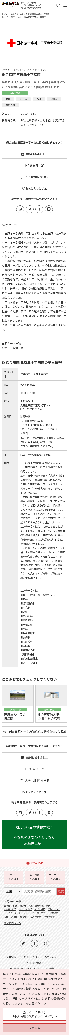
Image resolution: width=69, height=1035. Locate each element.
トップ (5, 13)
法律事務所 (49, 916)
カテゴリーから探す (55, 877)
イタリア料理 (10, 909)
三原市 (22, 13)
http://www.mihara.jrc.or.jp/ (35, 454)
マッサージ (28, 912)
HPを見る (32, 165)
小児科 (14, 916)
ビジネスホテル (55, 912)
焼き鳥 (23, 905)
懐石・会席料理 (36, 905)
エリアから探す (14, 877)
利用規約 (38, 962)
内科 (19, 17)
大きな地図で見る (37, 177)
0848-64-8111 (37, 153)
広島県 (13, 13)
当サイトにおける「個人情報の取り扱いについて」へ (35, 1014)
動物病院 (24, 916)
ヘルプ (24, 962)
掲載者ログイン (12, 923)
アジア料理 (39, 909)
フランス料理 (25, 909)
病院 (13, 17)
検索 (61, 891)
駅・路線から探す (34, 877)
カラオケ (41, 912)
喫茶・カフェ (54, 909)
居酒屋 (7, 905)
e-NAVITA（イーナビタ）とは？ (23, 956)
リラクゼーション (12, 912)
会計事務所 (36, 916)
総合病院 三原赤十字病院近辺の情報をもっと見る (35, 731)
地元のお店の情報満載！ (34, 834)
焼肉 (48, 905)
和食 (15, 905)
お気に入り (50, 956)
